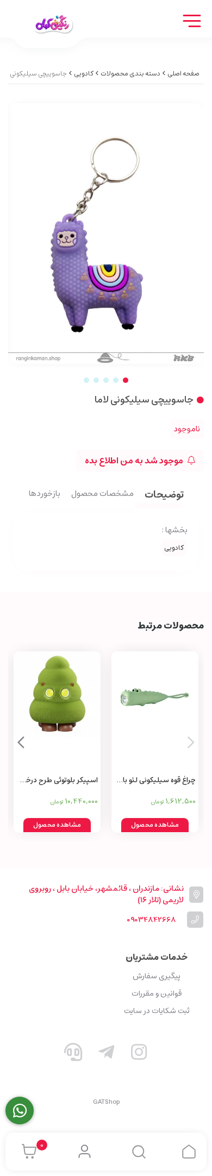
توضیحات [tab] (164, 496)
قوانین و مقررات (157, 993)
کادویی (83, 73)
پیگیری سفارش (156, 976)
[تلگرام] (106, 1054)
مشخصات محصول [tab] (102, 494)
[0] (26, 1151)
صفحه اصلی (183, 73)
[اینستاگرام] (139, 1054)
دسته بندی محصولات (130, 73)
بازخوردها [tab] (44, 494)
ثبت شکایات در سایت (157, 1010)
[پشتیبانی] (73, 1054)
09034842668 (151, 920)
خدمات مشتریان (157, 957)
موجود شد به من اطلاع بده (135, 460)
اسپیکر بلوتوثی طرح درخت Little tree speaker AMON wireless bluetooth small (57, 781)
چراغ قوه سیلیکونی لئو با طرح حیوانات (159, 781)
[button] (21, 742)
